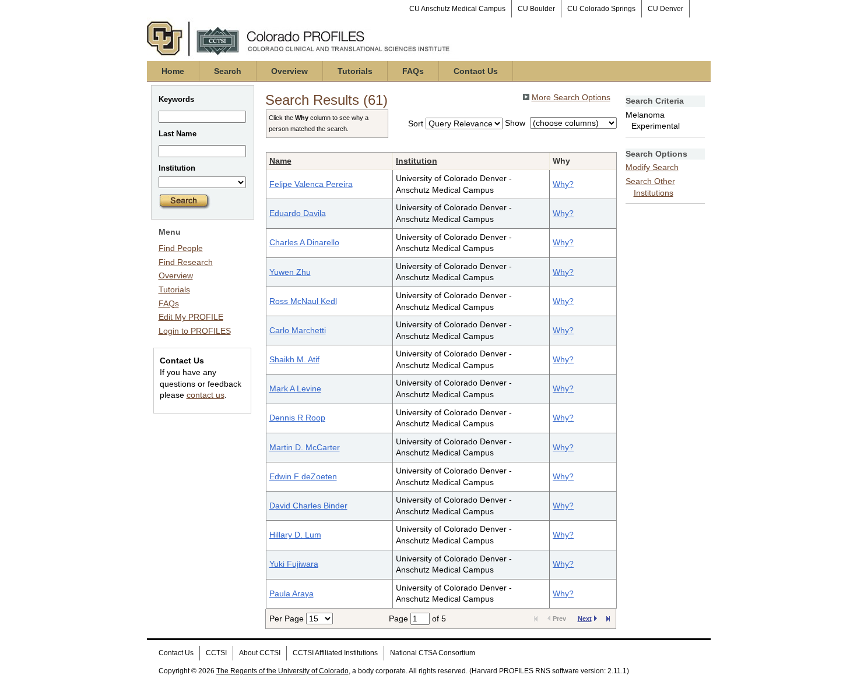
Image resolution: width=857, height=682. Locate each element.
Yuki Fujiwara (293, 563)
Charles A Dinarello (304, 242)
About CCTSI (259, 653)
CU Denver (665, 9)
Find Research (186, 262)
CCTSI (216, 653)
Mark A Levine (295, 388)
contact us (205, 395)
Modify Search (652, 167)
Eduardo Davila (297, 213)
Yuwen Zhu (290, 272)
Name (280, 160)
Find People (181, 248)
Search (227, 71)
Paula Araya (291, 593)
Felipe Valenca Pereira (311, 184)
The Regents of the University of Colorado (282, 671)
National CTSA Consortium (432, 653)
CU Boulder (536, 9)
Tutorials (355, 71)
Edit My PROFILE (191, 316)
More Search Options (571, 97)
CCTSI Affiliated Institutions (335, 653)
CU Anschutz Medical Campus (457, 9)
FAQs (413, 71)
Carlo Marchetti (297, 330)
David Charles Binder (308, 505)
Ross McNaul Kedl (303, 301)
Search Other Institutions (650, 186)
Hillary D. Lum (295, 534)
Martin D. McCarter (304, 447)
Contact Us (476, 71)
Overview (289, 71)
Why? (563, 184)
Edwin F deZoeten (303, 476)
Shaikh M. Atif (294, 359)
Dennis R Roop (297, 417)
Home (172, 71)
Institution (416, 160)
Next (585, 618)
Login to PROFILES (195, 330)
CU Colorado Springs (601, 9)
